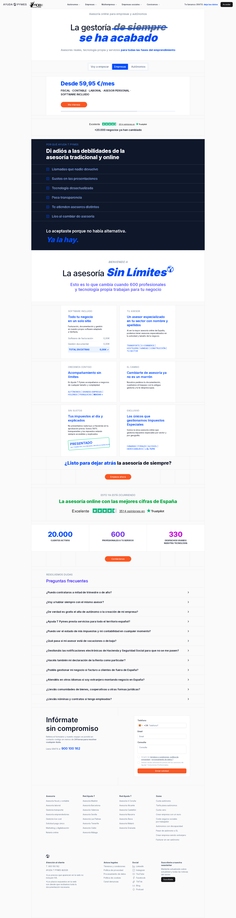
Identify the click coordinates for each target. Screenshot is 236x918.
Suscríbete (168, 879)
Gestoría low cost (54, 819)
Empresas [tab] (120, 66)
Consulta (142, 742)
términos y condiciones (159, 757)
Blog (138, 885)
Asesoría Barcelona (91, 805)
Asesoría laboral (53, 805)
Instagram (140, 870)
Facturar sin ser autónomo (167, 840)
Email (140, 731)
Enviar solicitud (162, 771)
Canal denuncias (111, 881)
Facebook (140, 878)
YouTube (140, 874)
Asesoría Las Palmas (92, 819)
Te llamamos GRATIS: (201, 4)
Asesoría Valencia (91, 810)
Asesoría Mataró (126, 823)
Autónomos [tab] (138, 66)
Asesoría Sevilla (90, 814)
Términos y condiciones (114, 866)
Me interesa (74, 104)
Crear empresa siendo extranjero (171, 835)
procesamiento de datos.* (162, 759)
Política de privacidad (113, 870)
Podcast (140, 889)
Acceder (227, 4)
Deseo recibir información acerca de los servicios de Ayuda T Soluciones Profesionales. (162, 763)
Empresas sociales (131, 4)
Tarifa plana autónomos (166, 805)
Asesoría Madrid (90, 801)
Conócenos (152, 4)
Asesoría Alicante (127, 805)
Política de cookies (112, 878)
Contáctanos (118, 559)
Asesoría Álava (126, 819)
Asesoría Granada (127, 828)
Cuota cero (161, 810)
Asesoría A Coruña (127, 801)
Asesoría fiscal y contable (57, 801)
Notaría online (52, 832)
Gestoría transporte (54, 810)
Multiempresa (108, 4)
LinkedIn (140, 866)
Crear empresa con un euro (168, 814)
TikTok (139, 881)
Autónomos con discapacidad (169, 826)
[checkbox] (139, 757)
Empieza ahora (118, 476)
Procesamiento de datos (115, 874)
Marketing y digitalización (57, 828)
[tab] (100, 67)
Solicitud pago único (55, 823)
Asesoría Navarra (127, 814)
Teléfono (142, 720)
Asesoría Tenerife (91, 823)
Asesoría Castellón (127, 810)
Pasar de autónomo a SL (167, 830)
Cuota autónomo (163, 801)
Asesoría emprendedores (57, 814)
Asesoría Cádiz (89, 828)
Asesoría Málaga (90, 832)
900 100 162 (70, 748)
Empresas (90, 4)
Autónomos (72, 4)
